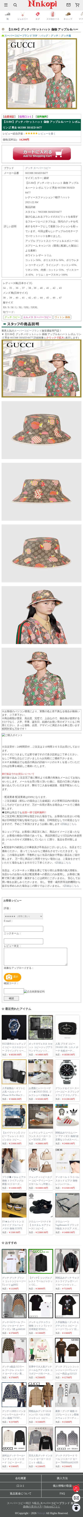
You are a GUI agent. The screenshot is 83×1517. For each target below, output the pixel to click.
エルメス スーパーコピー (37, 317)
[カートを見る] (76, 1498)
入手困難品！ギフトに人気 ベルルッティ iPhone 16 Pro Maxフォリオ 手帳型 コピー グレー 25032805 (13, 1095)
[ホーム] (76, 1488)
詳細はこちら (69, 824)
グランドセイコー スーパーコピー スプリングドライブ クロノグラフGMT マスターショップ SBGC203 (67, 1095)
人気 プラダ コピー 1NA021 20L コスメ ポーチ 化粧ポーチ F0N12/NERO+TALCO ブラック (66, 1050)
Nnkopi (41, 1513)
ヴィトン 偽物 (62, 317)
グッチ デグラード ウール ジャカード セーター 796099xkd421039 (66, 1459)
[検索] (15, 5)
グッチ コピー (12, 317)
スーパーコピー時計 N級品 (23, 1503)
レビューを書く (47, 133)
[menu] (6, 5)
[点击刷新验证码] (34, 991)
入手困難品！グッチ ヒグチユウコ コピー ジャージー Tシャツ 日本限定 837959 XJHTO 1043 (67, 1329)
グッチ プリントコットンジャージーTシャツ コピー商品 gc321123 (67, 1370)
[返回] (76, 1507)
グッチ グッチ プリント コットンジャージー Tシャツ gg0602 (14, 1281)
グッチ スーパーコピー (38, 168)
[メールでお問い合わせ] (68, 5)
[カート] (77, 5)
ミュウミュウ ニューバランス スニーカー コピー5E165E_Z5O (41, 1136)
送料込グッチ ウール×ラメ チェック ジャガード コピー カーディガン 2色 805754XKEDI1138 (13, 1462)
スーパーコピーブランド (28, 330)
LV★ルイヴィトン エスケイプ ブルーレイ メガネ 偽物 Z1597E (13, 1225)
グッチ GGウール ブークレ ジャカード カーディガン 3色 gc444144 (13, 1326)
